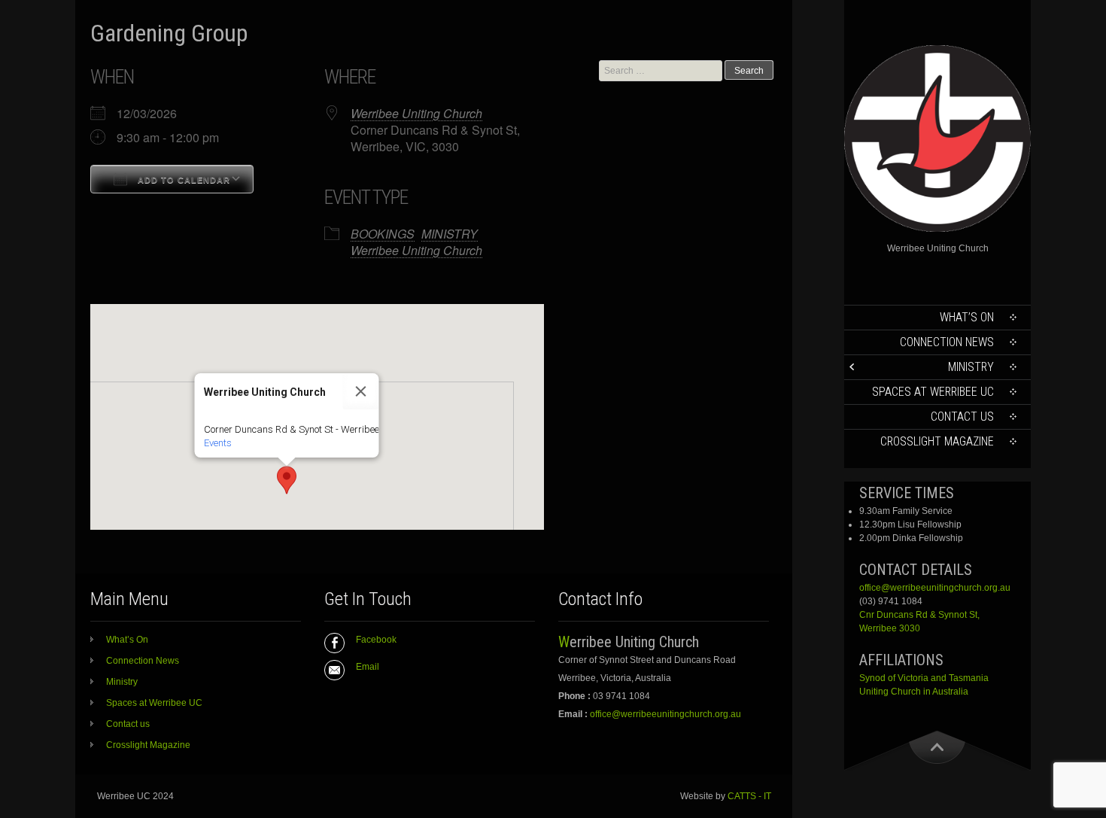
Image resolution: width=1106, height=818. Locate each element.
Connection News (947, 342)
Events (218, 443)
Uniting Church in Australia (913, 691)
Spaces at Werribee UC (933, 392)
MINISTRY (449, 233)
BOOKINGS (383, 233)
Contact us (962, 416)
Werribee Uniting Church (416, 113)
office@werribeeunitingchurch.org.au (934, 587)
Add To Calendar (182, 179)
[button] (286, 480)
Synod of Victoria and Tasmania (924, 678)
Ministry (971, 367)
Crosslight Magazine (937, 441)
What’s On (967, 317)
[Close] (361, 391)
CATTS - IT (749, 796)
